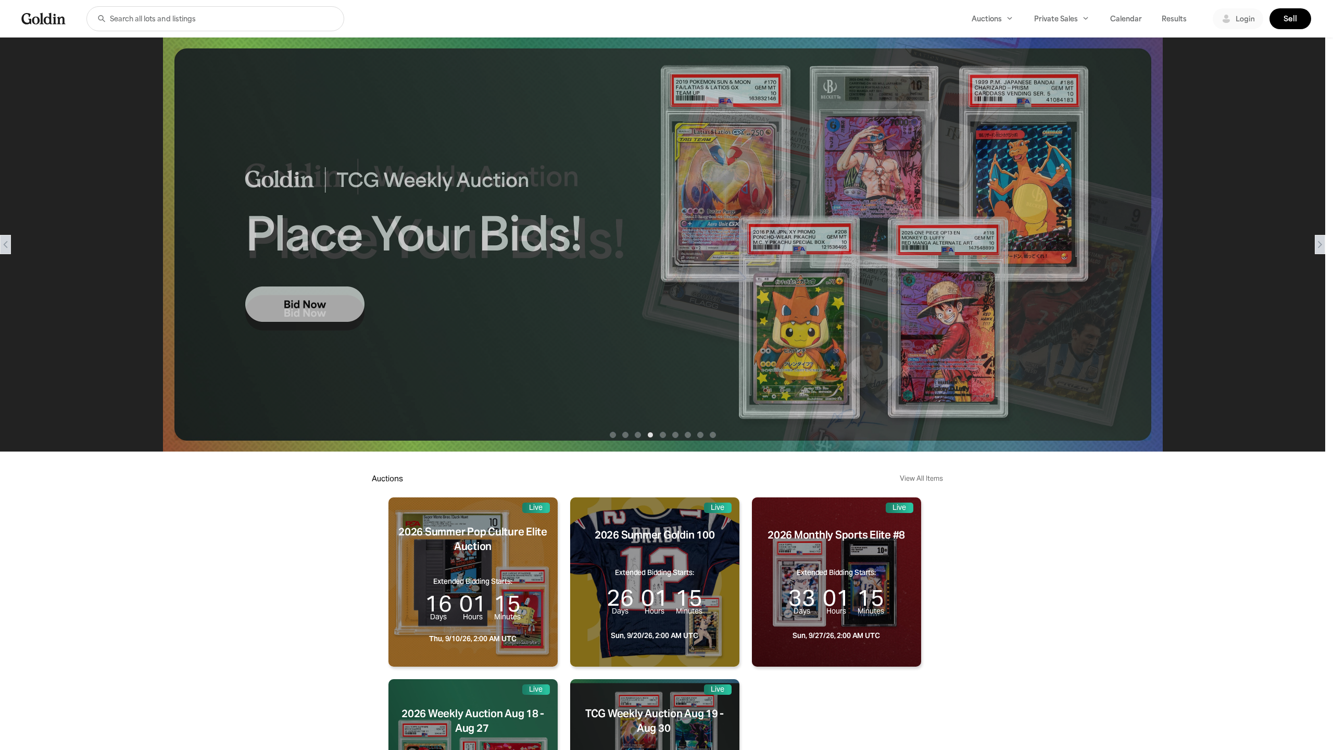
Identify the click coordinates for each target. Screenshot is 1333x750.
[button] (101, 19)
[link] (43, 18)
